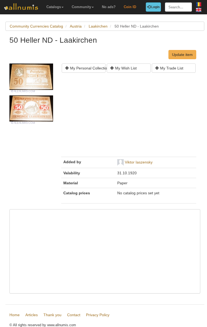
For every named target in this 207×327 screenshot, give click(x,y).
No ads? (109, 7)
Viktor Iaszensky (139, 162)
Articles (31, 315)
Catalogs (53, 7)
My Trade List (171, 68)
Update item (182, 54)
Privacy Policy (97, 315)
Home (14, 315)
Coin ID (130, 7)
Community (81, 7)
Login (155, 7)
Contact (73, 315)
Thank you (52, 315)
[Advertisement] (128, 117)
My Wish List (125, 68)
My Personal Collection (87, 68)
